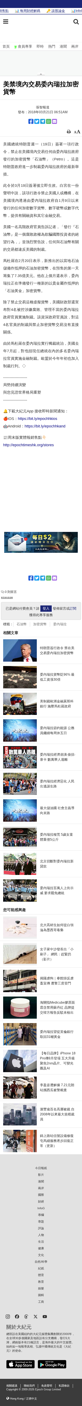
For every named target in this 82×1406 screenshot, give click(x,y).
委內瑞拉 (60, 624)
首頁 (6, 46)
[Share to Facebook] (30, 121)
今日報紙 (41, 1168)
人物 (41, 1235)
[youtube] (45, 1316)
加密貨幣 (40, 624)
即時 (40, 46)
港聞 (63, 46)
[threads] (26, 1316)
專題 (41, 1221)
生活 (41, 1241)
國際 (41, 1194)
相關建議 (11, 1385)
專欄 (41, 1215)
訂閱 (73, 608)
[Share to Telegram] (42, 121)
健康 (41, 1248)
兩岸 (74, 46)
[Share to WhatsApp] (48, 121)
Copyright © (14, 1389)
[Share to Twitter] (36, 121)
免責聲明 (46, 1385)
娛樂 (41, 1288)
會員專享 (25, 46)
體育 (41, 1275)
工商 (41, 1301)
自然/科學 (41, 1261)
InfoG (41, 1208)
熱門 (51, 46)
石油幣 (22, 624)
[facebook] (17, 1316)
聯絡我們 (29, 1385)
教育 (41, 1281)
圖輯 (41, 1295)
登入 (46, 608)
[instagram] (8, 1316)
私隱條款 (64, 1385)
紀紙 (41, 1268)
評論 (41, 1228)
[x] (35, 1316)
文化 (41, 1255)
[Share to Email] (54, 121)
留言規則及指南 (7, 598)
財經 (41, 1201)
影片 (41, 1174)
